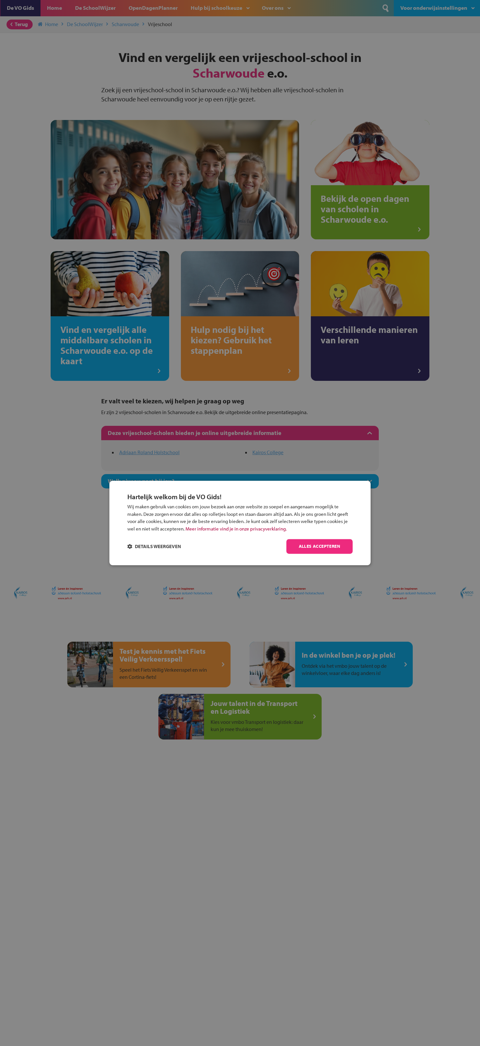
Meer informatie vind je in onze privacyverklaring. (236, 529)
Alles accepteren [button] (319, 546)
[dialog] (240, 523)
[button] (154, 546)
